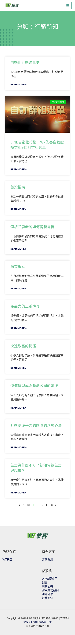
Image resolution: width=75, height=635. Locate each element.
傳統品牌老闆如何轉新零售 (32, 227)
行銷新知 (47, 598)
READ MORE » (18, 84)
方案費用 (47, 559)
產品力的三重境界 (25, 306)
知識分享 (47, 594)
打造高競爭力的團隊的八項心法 (36, 425)
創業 (44, 582)
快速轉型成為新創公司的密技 (34, 386)
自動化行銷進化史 (25, 62)
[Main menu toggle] (68, 5)
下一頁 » (50, 505)
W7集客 (7, 559)
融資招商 (17, 187)
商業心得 (47, 586)
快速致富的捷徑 (23, 346)
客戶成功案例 (50, 590)
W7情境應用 (49, 578)
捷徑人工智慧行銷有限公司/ (38, 622)
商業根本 (17, 266)
